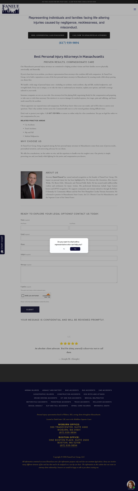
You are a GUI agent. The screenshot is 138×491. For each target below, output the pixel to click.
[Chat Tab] (69, 245)
